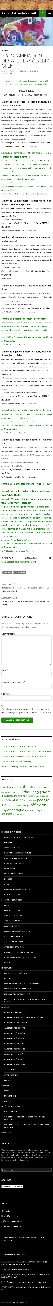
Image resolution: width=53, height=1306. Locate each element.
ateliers (7, 572)
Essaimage (6, 1085)
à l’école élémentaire (13, 942)
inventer (30, 796)
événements (20, 572)
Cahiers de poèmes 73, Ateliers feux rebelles (23, 1017)
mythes (36, 796)
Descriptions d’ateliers (11, 900)
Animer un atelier (12, 848)
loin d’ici (8, 963)
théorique (16, 810)
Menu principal (49, 13)
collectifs (9, 1101)
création (14, 792)
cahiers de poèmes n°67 (14, 1054)
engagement (42, 792)
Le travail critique (12, 895)
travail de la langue (33, 810)
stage (4, 810)
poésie (26, 801)
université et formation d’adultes (19, 952)
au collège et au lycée (14, 947)
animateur (6, 787)
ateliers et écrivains (13, 916)
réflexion (38, 804)
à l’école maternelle (13, 936)
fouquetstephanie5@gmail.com (18, 562)
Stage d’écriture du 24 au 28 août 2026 (18, 746)
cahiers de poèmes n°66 (14, 1059)
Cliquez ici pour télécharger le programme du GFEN (27, 81)
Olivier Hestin (14, 495)
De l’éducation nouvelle (12, 1106)
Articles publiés (8, 1070)
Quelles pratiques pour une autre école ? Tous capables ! (25, 1000)
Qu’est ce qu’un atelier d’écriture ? (20, 837)
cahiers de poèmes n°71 (14, 1033)
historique (7, 795)
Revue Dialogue (22, 805)
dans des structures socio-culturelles (21, 957)
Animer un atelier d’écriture (17, 973)
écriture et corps (12, 926)
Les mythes (9, 884)
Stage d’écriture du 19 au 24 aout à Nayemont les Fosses (26, 751)
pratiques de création (14, 874)
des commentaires (11, 1221)
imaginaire (19, 795)
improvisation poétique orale (18, 889)
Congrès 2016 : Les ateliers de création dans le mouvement (24, 1118)
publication (33, 801)
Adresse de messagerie (13, 681)
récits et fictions (12, 910)
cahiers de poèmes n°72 (14, 1028)
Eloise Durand (7, 1282)
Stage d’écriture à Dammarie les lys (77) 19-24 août (23, 756)
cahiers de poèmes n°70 (14, 1038)
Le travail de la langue (14, 863)
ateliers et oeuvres (12, 921)
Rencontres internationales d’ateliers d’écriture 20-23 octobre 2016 (25, 587)
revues (7, 1091)
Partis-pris (8, 842)
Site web (5, 693)
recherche (11, 806)
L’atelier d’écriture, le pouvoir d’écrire (21, 984)
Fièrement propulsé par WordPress (14, 1302)
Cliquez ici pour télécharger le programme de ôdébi (26, 84)
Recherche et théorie (11, 832)
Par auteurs (9, 1080)
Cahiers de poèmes (42, 787)
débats (26, 791)
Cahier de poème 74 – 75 (14, 1012)
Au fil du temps (11, 1075)
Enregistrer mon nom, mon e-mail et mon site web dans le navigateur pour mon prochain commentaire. (26, 711)
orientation (14, 800)
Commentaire (8, 633)
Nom (4, 670)
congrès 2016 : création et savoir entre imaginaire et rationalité (28, 1126)
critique (5, 792)
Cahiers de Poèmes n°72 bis (16, 1023)
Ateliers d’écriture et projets (17, 858)
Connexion (6, 1211)
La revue (5, 1007)
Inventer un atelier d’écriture (17, 853)
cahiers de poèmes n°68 (14, 1049)
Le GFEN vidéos (10, 1112)
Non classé (7, 51)
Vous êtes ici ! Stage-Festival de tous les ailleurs (22, 766)
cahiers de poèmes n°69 (14, 1044)
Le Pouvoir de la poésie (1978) (17, 994)
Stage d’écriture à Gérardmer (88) (16, 761)
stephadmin (24, 71)
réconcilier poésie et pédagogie (18, 989)
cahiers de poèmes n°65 (14, 1064)
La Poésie (8, 879)
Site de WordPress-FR (11, 1226)
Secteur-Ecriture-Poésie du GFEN (20, 13)
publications (10, 1096)
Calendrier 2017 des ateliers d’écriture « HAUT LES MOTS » (25, 601)
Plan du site (6, 1132)
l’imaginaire (9, 868)
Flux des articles (10, 1216)
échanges (6, 813)
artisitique (16, 787)
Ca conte (8, 978)
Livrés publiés (7, 968)
